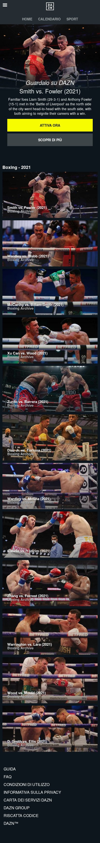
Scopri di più (50, 139)
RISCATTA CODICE (21, 815)
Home (27, 19)
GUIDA (10, 769)
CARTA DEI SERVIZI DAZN (28, 800)
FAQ (7, 776)
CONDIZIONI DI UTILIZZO (27, 784)
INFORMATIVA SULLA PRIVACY (32, 792)
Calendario (49, 19)
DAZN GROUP (17, 807)
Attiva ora (50, 125)
